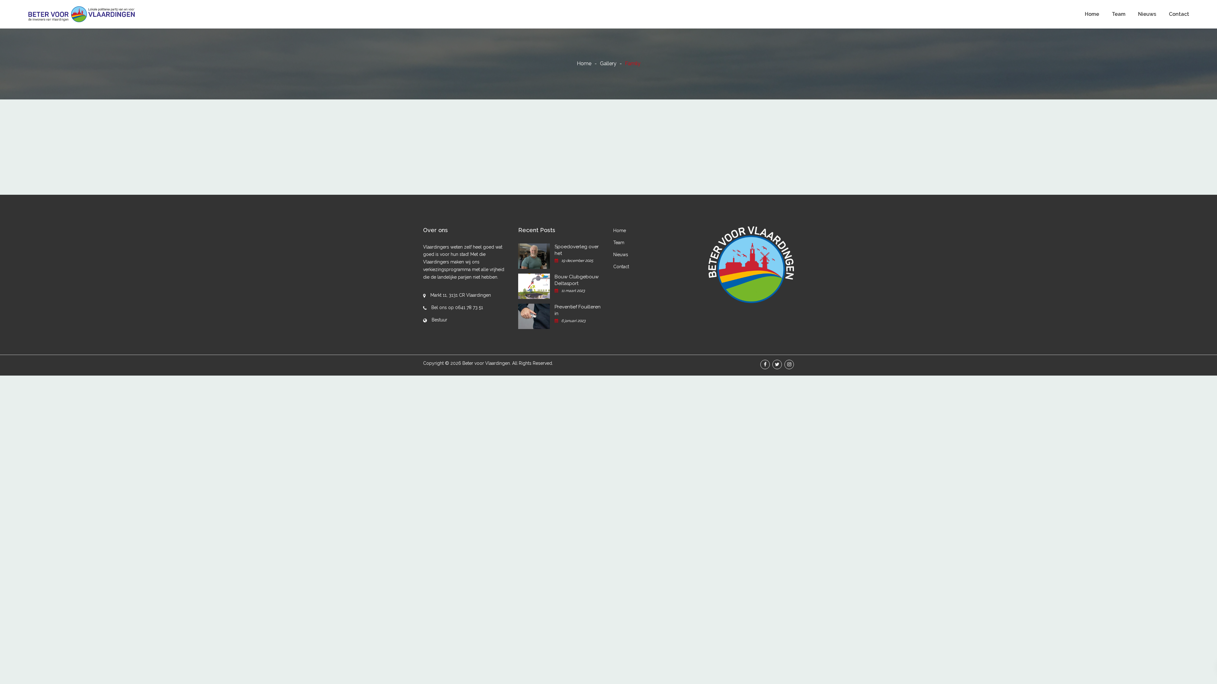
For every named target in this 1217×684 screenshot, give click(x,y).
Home (1092, 14)
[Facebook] (765, 364)
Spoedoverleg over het (577, 250)
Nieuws (1147, 14)
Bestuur (439, 319)
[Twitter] (777, 364)
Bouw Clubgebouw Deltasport (577, 280)
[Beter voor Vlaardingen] (81, 14)
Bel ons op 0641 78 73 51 (457, 307)
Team (1118, 14)
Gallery (608, 63)
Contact (1179, 14)
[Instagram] (789, 364)
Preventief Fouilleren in (578, 310)
